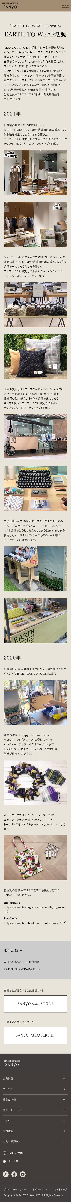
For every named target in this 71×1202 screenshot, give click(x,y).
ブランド (7, 1089)
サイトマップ (60, 1189)
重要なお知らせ (12, 1141)
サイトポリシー (40, 1189)
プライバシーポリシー (15, 1189)
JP (10, 1161)
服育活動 (11, 950)
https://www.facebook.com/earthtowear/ (32, 923)
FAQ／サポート (18, 1153)
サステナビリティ (12, 1110)
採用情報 (8, 1131)
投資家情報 (9, 1099)
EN (16, 1161)
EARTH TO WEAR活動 (20, 969)
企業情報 (8, 1078)
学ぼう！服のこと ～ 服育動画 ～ (23, 962)
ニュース (7, 1120)
